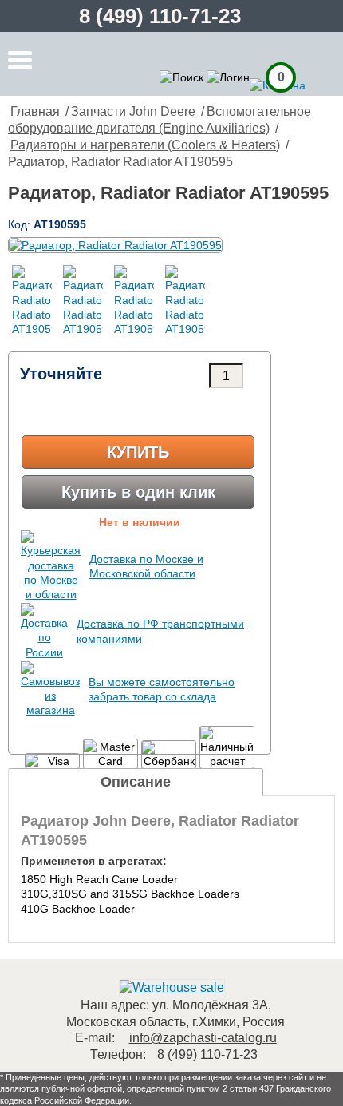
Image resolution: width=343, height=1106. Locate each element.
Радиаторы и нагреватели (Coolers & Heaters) (145, 145)
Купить (138, 452)
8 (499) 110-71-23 (160, 16)
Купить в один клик (138, 492)
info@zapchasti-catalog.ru (203, 1038)
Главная (35, 111)
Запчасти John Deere (133, 111)
